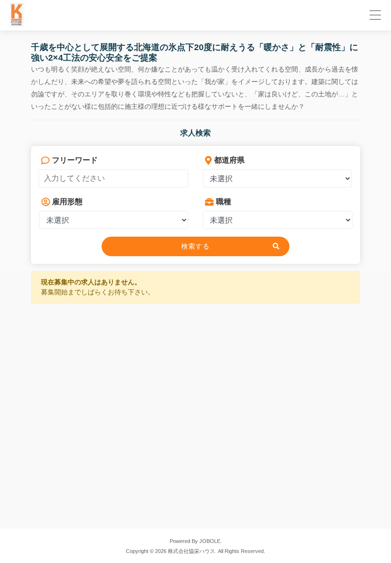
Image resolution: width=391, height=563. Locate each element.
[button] (373, 14)
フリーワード (75, 160)
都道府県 (229, 160)
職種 (223, 202)
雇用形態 (67, 202)
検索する (195, 246)
